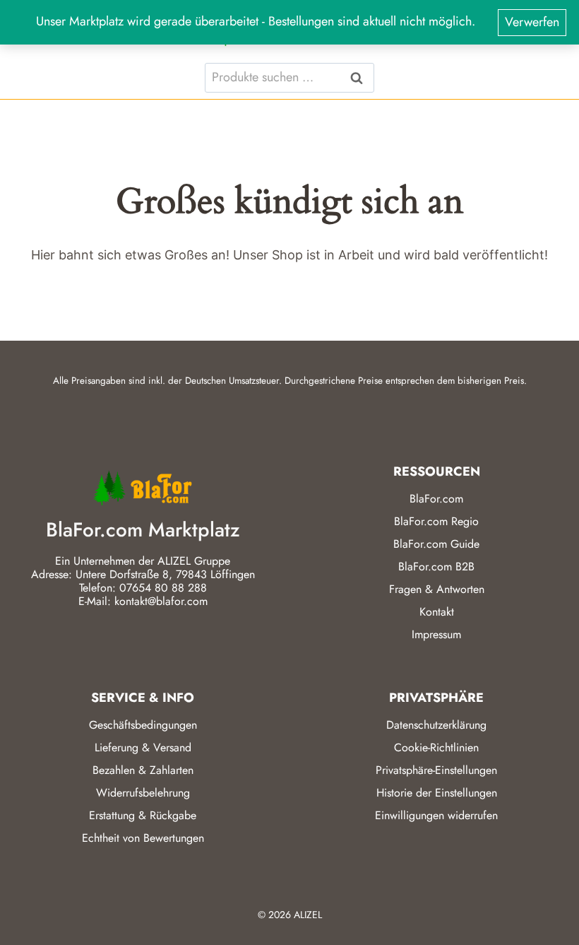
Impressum (436, 634)
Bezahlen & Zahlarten (142, 770)
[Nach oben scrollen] (543, 916)
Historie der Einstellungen (436, 793)
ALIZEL (308, 915)
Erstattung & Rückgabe (142, 815)
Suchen (360, 78)
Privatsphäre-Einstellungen (436, 770)
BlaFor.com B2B (436, 566)
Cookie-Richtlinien (436, 747)
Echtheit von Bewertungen (143, 838)
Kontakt (436, 612)
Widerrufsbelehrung (143, 793)
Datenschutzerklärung (436, 725)
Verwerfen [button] (532, 22)
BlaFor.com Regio (436, 521)
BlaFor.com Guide (436, 544)
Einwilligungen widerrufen (436, 815)
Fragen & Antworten (436, 589)
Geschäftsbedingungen (143, 725)
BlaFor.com (436, 499)
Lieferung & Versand (143, 747)
